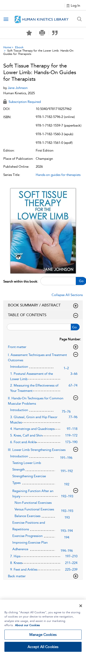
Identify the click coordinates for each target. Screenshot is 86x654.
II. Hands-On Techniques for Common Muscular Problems (35, 401)
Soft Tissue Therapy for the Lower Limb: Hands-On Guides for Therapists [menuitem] (38, 52)
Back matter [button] (17, 576)
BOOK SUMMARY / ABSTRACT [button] (34, 305)
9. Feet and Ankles (23, 569)
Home (7, 47)
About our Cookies (27, 625)
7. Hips (15, 556)
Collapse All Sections (67, 295)
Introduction (19, 367)
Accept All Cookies (43, 647)
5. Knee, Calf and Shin (26, 435)
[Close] (81, 606)
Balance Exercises (27, 516)
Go (74, 327)
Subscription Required (24, 102)
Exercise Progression (27, 536)
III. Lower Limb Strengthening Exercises (36, 450)
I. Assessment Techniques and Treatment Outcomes (37, 357)
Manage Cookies (43, 635)
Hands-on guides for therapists (58, 175)
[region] (43, 627)
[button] (42, 33)
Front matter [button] (17, 347)
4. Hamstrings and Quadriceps (32, 429)
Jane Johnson (18, 88)
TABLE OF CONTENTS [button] (27, 315)
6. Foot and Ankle (23, 442)
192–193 (67, 496)
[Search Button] (79, 19)
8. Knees (16, 563)
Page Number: (70, 339)
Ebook (19, 47)
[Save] (29, 33)
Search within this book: (20, 281)
